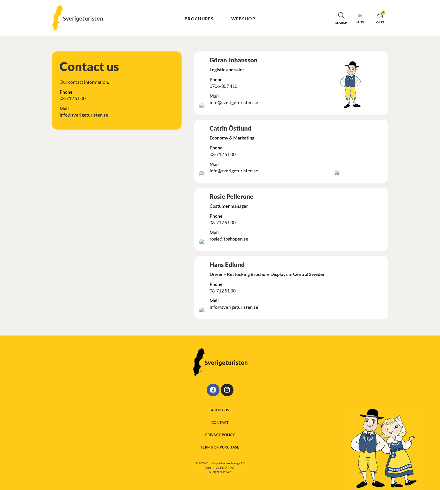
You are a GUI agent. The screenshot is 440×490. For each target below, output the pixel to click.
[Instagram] (227, 390)
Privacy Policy (220, 434)
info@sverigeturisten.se (84, 115)
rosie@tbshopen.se (229, 239)
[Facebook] (213, 390)
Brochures (199, 18)
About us (220, 410)
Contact (220, 422)
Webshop (243, 18)
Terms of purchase (220, 447)
